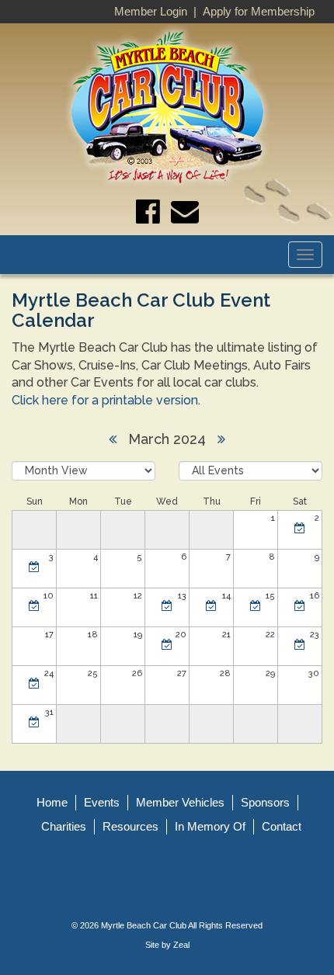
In (210, 826)
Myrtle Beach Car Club (143, 925)
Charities (63, 826)
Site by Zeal (167, 944)
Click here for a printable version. (106, 400)
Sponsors (265, 802)
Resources (130, 826)
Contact (281, 826)
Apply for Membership (259, 11)
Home (52, 802)
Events (102, 802)
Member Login (150, 11)
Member (180, 802)
